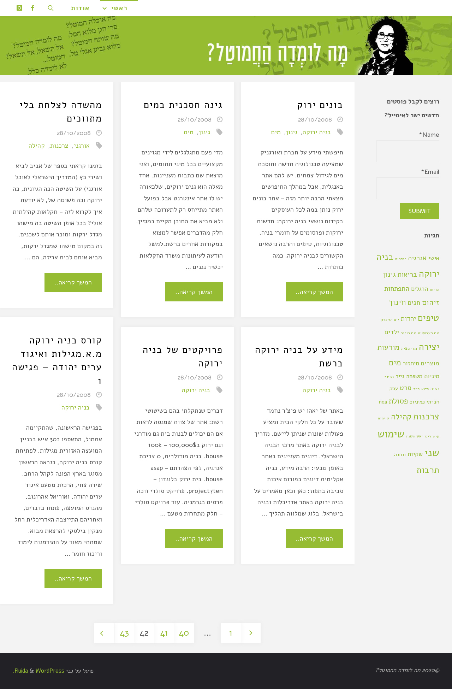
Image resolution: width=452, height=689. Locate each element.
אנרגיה (417, 258)
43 (124, 633)
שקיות (415, 454)
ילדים (391, 332)
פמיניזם (417, 402)
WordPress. (38, 671)
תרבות (427, 470)
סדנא (425, 388)
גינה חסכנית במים (183, 105)
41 (164, 633)
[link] (51, 8)
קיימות (383, 418)
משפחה (414, 376)
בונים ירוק (320, 105)
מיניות (431, 376)
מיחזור (411, 363)
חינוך (397, 302)
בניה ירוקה (317, 132)
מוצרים (430, 363)
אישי (433, 258)
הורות (434, 289)
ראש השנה (414, 436)
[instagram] (19, 8)
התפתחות (396, 288)
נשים (434, 388)
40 (184, 633)
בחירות (400, 258)
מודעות (388, 347)
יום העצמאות (428, 333)
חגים (414, 302)
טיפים (428, 318)
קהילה (37, 145)
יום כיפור (408, 333)
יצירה (429, 346)
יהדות (408, 318)
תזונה (400, 454)
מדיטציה (409, 348)
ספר (416, 388)
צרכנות (59, 145)
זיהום (430, 302)
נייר (400, 376)
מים (276, 132)
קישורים (432, 436)
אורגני (82, 145)
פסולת (398, 400)
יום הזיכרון (389, 319)
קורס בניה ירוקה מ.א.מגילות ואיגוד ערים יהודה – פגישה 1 (57, 360)
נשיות (389, 376)
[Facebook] (33, 8)
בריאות (407, 274)
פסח (383, 402)
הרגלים (419, 289)
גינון (291, 132)
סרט (405, 388)
